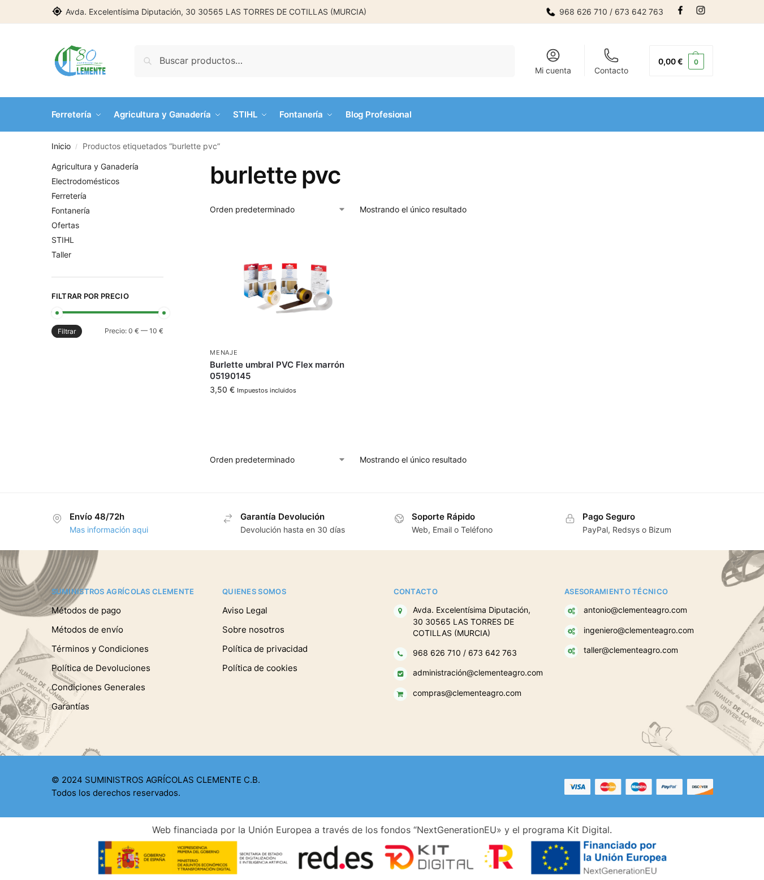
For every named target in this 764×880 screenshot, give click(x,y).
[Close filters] (166, 168)
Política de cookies (259, 668)
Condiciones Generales (98, 687)
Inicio (61, 146)
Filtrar (67, 331)
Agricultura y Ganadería (95, 166)
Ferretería (69, 196)
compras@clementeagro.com (467, 693)
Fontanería (70, 210)
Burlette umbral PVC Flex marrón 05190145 (277, 370)
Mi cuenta (553, 70)
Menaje (224, 352)
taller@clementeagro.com (631, 650)
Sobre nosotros (253, 629)
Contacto (611, 70)
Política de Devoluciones (100, 668)
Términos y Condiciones (100, 648)
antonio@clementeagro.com (635, 610)
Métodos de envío (87, 629)
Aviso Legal (244, 610)
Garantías (70, 706)
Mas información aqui (109, 529)
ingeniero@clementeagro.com (639, 630)
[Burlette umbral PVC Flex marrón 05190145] (288, 285)
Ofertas (65, 225)
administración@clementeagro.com (478, 672)
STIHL (62, 240)
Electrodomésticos (85, 181)
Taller (61, 254)
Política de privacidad (265, 648)
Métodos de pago (86, 610)
